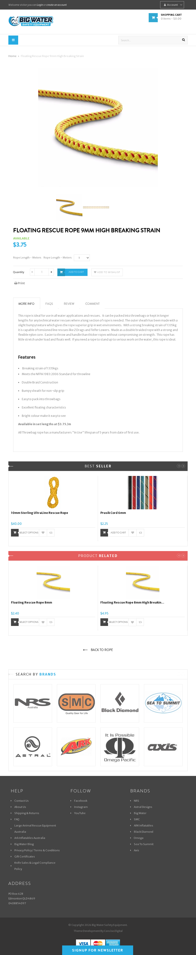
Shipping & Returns (26, 813)
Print (21, 283)
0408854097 (17, 903)
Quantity (18, 272)
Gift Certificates (24, 856)
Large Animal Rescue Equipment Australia (35, 828)
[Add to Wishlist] (43, 533)
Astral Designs (143, 807)
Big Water (140, 813)
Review (69, 304)
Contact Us (21, 800)
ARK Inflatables (143, 825)
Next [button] (183, 466)
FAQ (16, 819)
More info (26, 304)
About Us (20, 807)
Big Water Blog (24, 844)
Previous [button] (179, 466)
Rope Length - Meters (27, 257)
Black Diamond (143, 831)
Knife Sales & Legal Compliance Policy (34, 866)
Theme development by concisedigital (98, 931)
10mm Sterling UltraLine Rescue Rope (39, 513)
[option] (53, 508)
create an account (56, 4)
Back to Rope (101, 650)
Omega (138, 838)
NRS (136, 800)
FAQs (49, 304)
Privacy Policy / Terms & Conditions (37, 850)
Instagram (81, 807)
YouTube (80, 813)
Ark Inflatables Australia (29, 838)
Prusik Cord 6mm (113, 513)
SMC (137, 819)
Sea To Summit (143, 844)
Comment (92, 304)
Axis (136, 850)
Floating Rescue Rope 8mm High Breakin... (132, 602)
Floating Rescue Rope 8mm (31, 602)
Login (40, 4)
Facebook (80, 800)
